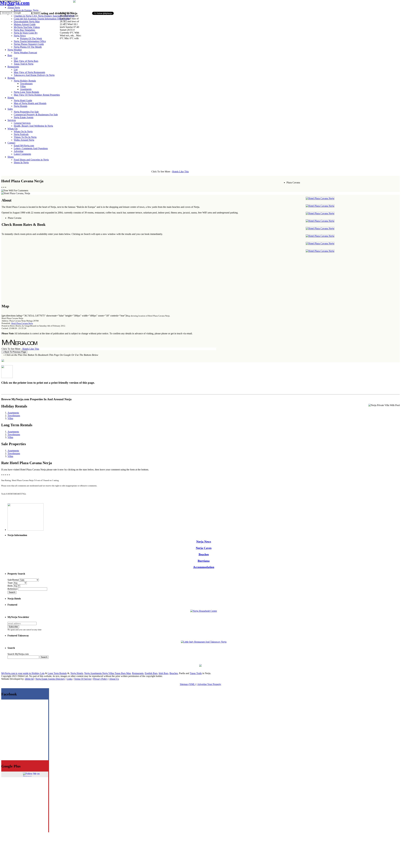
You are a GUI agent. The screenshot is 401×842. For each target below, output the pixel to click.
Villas (10, 418)
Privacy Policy (100, 679)
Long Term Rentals (57, 673)
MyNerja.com (15, 3)
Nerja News (203, 541)
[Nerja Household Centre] (203, 611)
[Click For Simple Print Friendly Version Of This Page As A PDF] (3, 361)
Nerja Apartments (93, 673)
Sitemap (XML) (188, 684)
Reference (13, 589)
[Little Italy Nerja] (204, 641)
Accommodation (203, 567)
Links (69, 679)
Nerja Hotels (76, 673)
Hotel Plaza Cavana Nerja (22, 323)
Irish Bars (163, 673)
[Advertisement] (120, 5)
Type (10, 582)
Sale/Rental (13, 579)
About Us (114, 679)
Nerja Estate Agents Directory (50, 679)
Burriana (204, 560)
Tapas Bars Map (123, 673)
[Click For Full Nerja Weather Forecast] (74, 1)
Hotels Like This (180, 171)
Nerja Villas (108, 673)
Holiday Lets (38, 673)
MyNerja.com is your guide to (16, 673)
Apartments (13, 412)
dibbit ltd (29, 679)
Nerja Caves (203, 548)
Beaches (204, 554)
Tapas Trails (196, 673)
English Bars (151, 673)
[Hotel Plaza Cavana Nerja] (320, 198)
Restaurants (137, 673)
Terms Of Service (82, 679)
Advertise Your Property (209, 684)
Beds (10, 585)
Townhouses (14, 415)
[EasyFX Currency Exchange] (200, 665)
